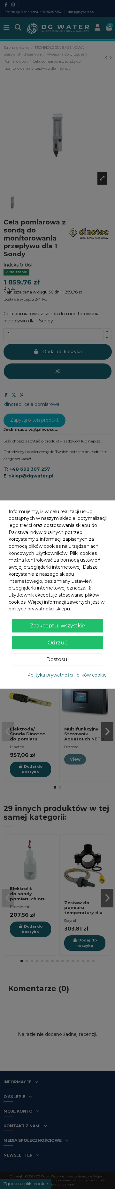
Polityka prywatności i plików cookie (67, 675)
